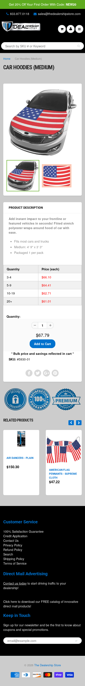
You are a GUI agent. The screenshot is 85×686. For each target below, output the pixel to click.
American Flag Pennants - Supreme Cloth (63, 473)
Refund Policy (12, 549)
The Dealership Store (47, 665)
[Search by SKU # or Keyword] (78, 46)
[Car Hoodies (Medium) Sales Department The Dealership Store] (42, 122)
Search (8, 554)
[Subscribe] (76, 640)
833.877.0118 (19, 14)
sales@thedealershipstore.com (59, 14)
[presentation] (71, 422)
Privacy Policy (12, 545)
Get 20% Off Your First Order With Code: (42, 4)
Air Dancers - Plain (20, 458)
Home (6, 58)
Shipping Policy (13, 559)
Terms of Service (15, 563)
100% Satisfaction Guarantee (23, 531)
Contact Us (11, 540)
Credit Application (15, 536)
